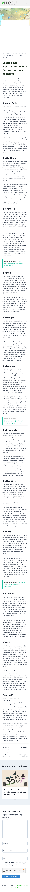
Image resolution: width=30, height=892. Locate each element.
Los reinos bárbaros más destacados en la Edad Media (22, 752)
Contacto (19, 885)
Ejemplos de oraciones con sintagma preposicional (6, 752)
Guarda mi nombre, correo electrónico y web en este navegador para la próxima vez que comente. (15, 864)
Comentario (6, 819)
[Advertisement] (15, 37)
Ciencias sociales (7, 59)
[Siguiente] (25, 784)
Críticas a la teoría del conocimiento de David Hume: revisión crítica (15, 792)
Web (4, 858)
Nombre (6, 843)
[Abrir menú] (26, 3)
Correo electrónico (9, 851)
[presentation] (15, 778)
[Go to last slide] (4, 784)
